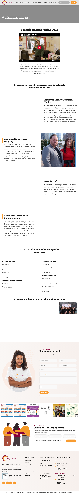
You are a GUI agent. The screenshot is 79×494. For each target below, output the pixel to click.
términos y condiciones (56, 440)
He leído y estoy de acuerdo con (48, 440)
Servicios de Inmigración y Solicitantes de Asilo (46, 466)
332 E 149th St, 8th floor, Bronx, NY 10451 (66, 475)
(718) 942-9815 (60, 477)
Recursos (27, 462)
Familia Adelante (44, 469)
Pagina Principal (5, 16)
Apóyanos (27, 467)
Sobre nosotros (28, 464)
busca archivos (67, 374)
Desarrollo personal (44, 478)
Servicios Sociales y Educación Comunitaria (45, 476)
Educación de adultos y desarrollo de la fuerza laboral (45, 462)
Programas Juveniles (45, 473)
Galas (45, 2)
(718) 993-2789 (60, 465)
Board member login (30, 471)
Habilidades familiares (45, 471)
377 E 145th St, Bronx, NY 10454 (64, 463)
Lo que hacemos (29, 469)
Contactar (27, 475)
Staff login (27, 473)
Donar (74, 2)
